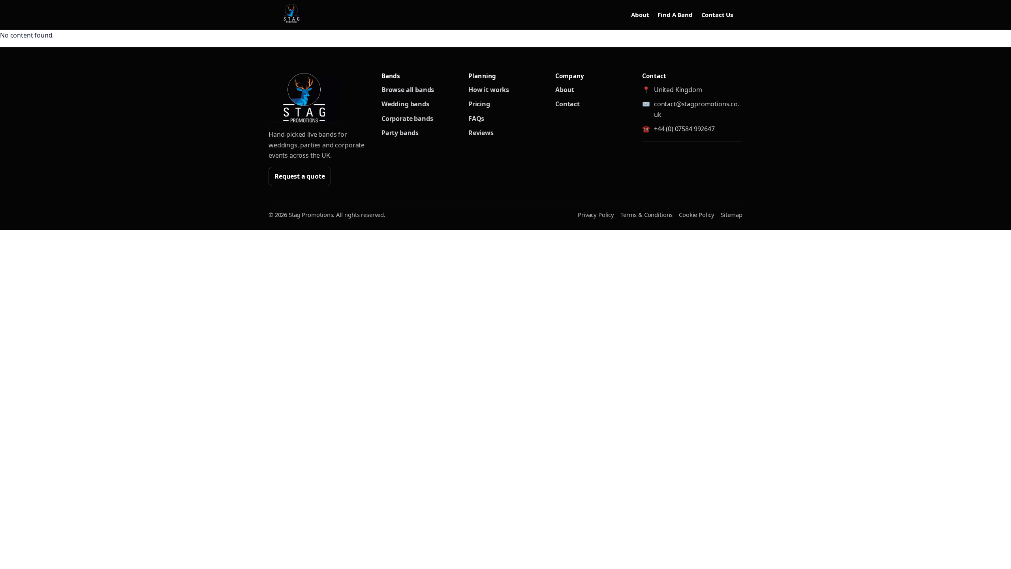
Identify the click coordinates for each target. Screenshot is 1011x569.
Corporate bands (407, 118)
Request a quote (299, 176)
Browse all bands (407, 89)
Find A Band (675, 15)
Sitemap (731, 215)
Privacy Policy (596, 215)
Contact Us (717, 15)
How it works (488, 89)
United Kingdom (678, 89)
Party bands (400, 132)
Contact (567, 104)
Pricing (479, 104)
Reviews (481, 132)
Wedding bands (405, 104)
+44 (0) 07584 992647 (684, 128)
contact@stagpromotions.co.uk (696, 109)
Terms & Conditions (646, 215)
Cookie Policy (696, 215)
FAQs (476, 118)
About (640, 15)
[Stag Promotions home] (304, 98)
